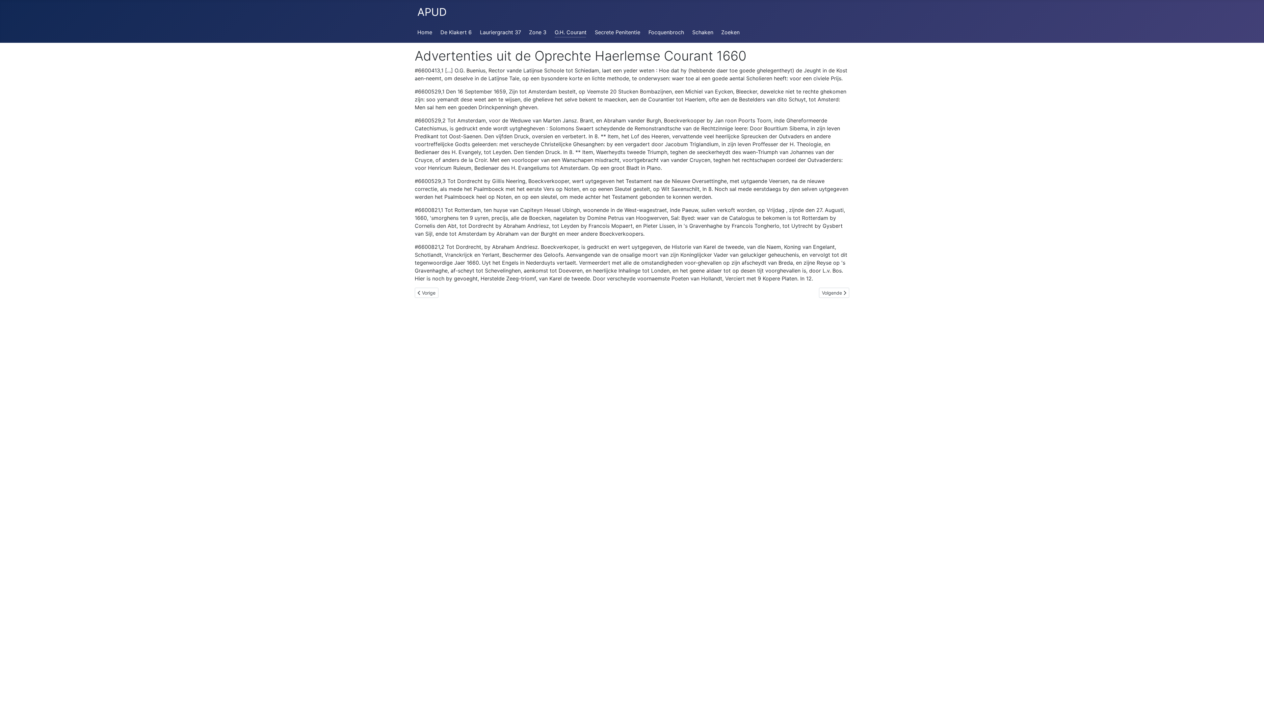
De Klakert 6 (456, 32)
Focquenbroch (666, 32)
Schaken (702, 32)
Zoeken (730, 32)
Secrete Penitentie (617, 32)
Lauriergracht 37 (500, 32)
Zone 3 (537, 32)
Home (424, 32)
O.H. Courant (571, 32)
